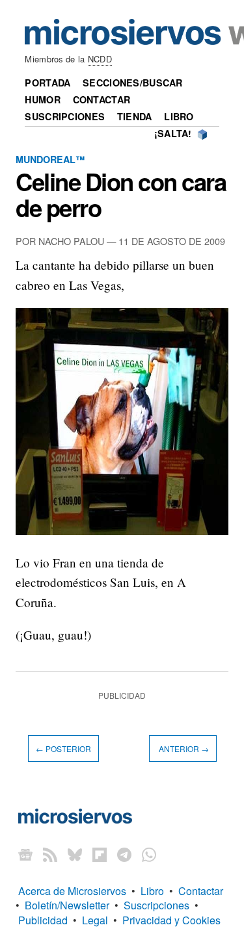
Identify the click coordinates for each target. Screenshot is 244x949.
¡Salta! (173, 133)
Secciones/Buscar (133, 82)
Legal (95, 920)
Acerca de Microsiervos (72, 890)
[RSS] (50, 854)
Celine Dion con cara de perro (121, 194)
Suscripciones (65, 116)
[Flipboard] (99, 854)
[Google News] (25, 854)
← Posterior (63, 748)
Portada (47, 82)
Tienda (134, 116)
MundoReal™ (50, 159)
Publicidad (43, 920)
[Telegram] (124, 854)
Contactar (102, 99)
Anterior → (183, 748)
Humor (42, 99)
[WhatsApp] (149, 854)
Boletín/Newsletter (67, 905)
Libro (178, 116)
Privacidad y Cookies (171, 920)
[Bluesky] (75, 854)
